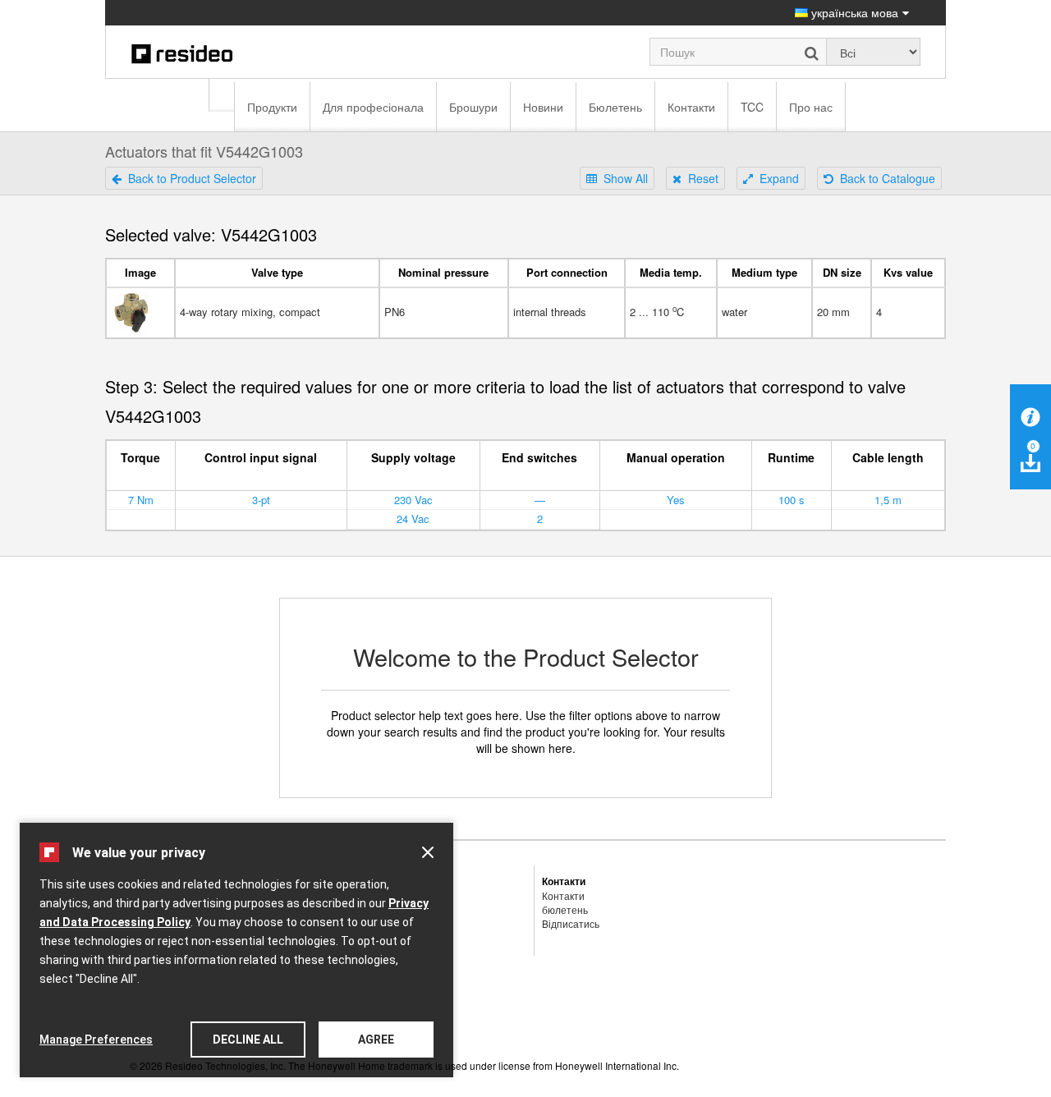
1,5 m (888, 499)
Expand (776, 178)
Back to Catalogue (884, 178)
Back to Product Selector (189, 178)
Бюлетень (615, 107)
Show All (622, 178)
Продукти (272, 107)
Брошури (473, 107)
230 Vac (413, 499)
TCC (752, 107)
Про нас (811, 107)
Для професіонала (373, 107)
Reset (700, 178)
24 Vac (413, 518)
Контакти (691, 107)
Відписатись (570, 923)
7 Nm (141, 499)
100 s (791, 499)
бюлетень (565, 909)
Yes (676, 499)
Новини (543, 107)
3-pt (261, 499)
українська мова (853, 12)
